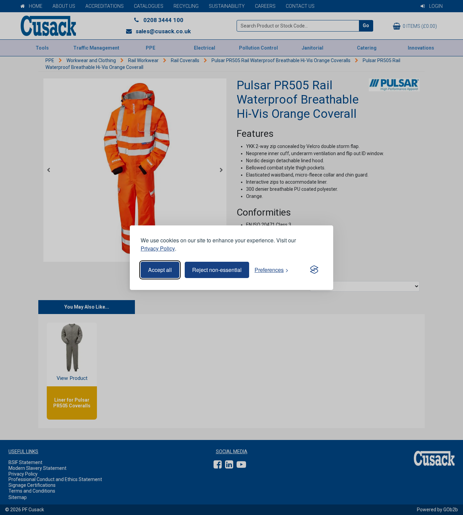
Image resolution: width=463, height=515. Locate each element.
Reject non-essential (217, 270)
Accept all (160, 270)
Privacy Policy (158, 248)
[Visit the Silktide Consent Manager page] (314, 270)
